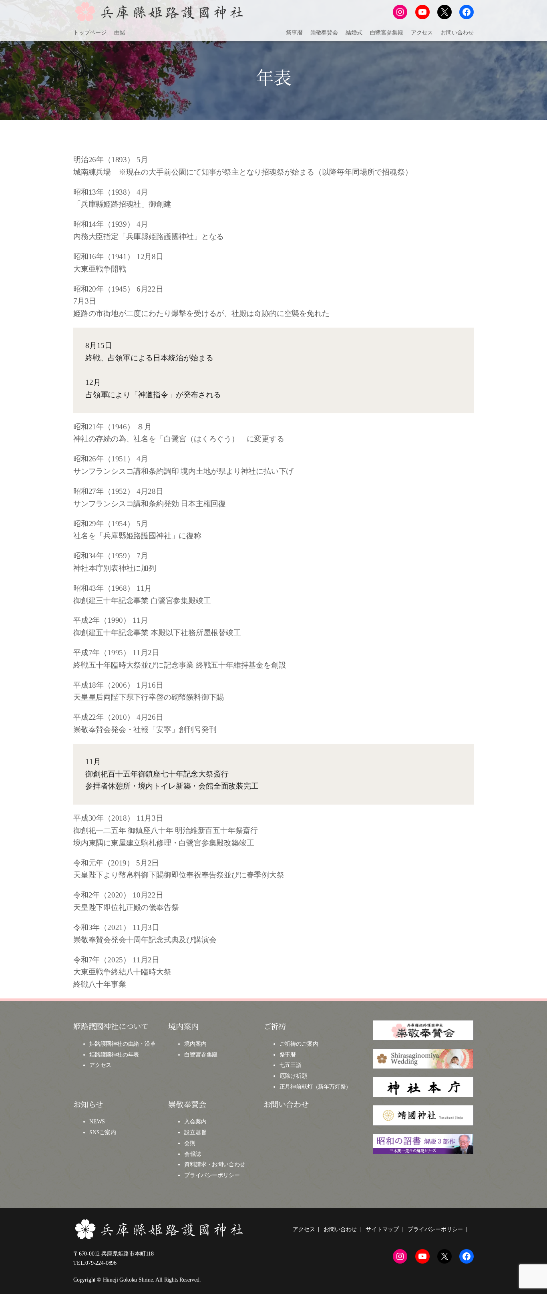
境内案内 (195, 1043)
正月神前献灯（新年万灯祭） (316, 1086)
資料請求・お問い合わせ (214, 1164)
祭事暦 (288, 1054)
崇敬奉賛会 (187, 1104)
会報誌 (192, 1154)
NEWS (97, 1121)
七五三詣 (291, 1065)
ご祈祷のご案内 (299, 1043)
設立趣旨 (195, 1132)
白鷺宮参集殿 (200, 1054)
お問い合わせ (286, 1104)
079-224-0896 (101, 1263)
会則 (189, 1143)
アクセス (100, 1065)
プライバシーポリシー (211, 1175)
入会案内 (195, 1121)
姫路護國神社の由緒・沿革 (122, 1043)
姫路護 (97, 1054)
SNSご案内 (102, 1132)
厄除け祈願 (293, 1076)
